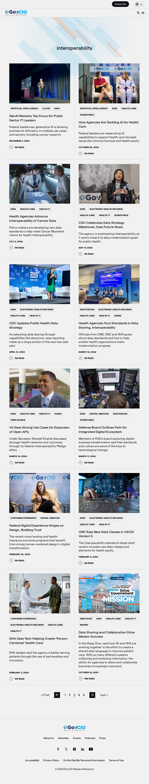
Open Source (18, 420)
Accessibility (32, 760)
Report (84, 625)
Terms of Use (116, 760)
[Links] (143, 12)
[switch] (139, 4)
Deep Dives (86, 618)
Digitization (87, 309)
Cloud (46, 108)
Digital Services (99, 414)
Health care (129, 108)
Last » (104, 695)
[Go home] (16, 12)
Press (102, 738)
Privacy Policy (51, 760)
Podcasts (90, 738)
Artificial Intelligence (24, 108)
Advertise (63, 738)
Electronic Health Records (106, 209)
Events (77, 738)
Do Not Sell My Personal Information (84, 760)
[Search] (138, 12)
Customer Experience (23, 518)
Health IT (44, 209)
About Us (48, 738)
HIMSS (117, 315)
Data (57, 108)
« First (45, 695)
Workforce (87, 115)
